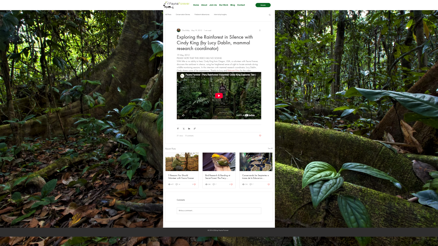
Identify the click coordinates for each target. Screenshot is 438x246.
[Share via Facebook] (178, 128)
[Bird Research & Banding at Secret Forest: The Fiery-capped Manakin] (219, 162)
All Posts (168, 15)
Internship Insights (220, 15)
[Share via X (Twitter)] (183, 128)
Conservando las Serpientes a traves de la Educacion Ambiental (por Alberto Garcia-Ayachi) (255, 176)
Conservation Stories (183, 15)
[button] (213, 5)
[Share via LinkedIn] (189, 128)
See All (270, 148)
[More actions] (259, 30)
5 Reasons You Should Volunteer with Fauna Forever (181, 176)
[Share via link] (195, 128)
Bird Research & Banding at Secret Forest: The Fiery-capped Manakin (217, 176)
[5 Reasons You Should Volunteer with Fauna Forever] (182, 162)
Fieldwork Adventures (202, 15)
